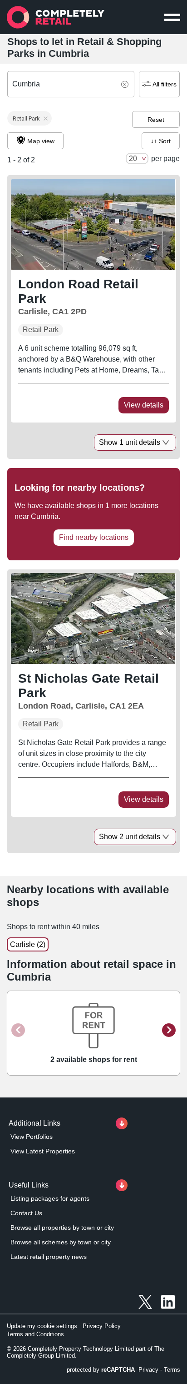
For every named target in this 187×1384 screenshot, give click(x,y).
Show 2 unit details (129, 836)
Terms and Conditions (35, 1334)
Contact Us (26, 1213)
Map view (40, 141)
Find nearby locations (93, 537)
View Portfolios (31, 1136)
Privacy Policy (102, 1326)
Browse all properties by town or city (62, 1227)
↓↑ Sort (161, 141)
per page (165, 158)
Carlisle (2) (27, 944)
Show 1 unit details (129, 442)
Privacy (148, 1369)
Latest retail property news (48, 1256)
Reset (156, 119)
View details (143, 405)
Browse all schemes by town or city (60, 1242)
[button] (29, 118)
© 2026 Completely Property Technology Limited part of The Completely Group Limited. (85, 1352)
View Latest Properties (42, 1151)
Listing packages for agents (49, 1198)
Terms (172, 1369)
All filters (165, 84)
